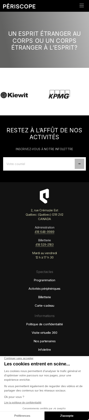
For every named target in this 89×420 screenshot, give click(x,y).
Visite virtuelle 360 (44, 333)
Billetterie (44, 297)
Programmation (44, 280)
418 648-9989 (44, 232)
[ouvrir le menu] (81, 6)
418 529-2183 (44, 244)
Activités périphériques (45, 289)
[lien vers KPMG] (57, 95)
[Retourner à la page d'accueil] (23, 5)
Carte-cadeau (44, 306)
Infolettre (44, 350)
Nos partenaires (45, 341)
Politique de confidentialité (44, 324)
